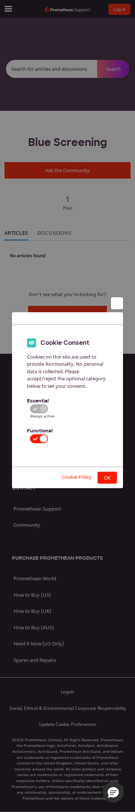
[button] (113, 792)
